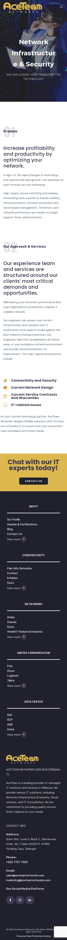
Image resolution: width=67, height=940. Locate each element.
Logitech (13, 675)
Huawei (11, 622)
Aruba (11, 617)
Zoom (11, 671)
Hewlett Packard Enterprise (24, 631)
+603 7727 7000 (17, 862)
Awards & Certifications (22, 524)
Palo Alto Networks (19, 568)
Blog (10, 529)
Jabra (10, 680)
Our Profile (13, 519)
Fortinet (12, 573)
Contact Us (14, 534)
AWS (10, 724)
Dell (9, 715)
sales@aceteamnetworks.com (25, 875)
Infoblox (12, 578)
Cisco (10, 582)
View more (14, 539)
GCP (10, 719)
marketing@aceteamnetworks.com (28, 880)
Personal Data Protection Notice (34, 936)
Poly (10, 666)
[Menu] (62, 7)
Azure (10, 729)
